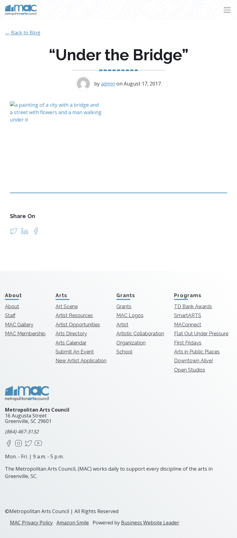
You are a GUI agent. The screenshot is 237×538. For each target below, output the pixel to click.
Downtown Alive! (193, 361)
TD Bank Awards (193, 306)
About (12, 306)
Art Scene (67, 306)
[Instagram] (18, 444)
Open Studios (189, 370)
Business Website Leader (150, 522)
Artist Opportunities (78, 325)
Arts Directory (71, 334)
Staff (10, 315)
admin (108, 83)
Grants (123, 306)
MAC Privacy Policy (31, 522)
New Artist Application (81, 361)
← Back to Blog (22, 32)
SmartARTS (187, 315)
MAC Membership (25, 334)
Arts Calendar (71, 343)
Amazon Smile (72, 522)
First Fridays (188, 343)
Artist (122, 325)
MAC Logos (129, 315)
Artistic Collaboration (140, 334)
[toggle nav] (227, 10)
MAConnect (187, 325)
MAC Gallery (19, 325)
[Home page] (20, 10)
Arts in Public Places (197, 352)
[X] (28, 444)
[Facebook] (8, 444)
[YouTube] (38, 444)
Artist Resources (74, 315)
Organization (131, 343)
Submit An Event (75, 352)
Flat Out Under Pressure (201, 334)
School (124, 352)
